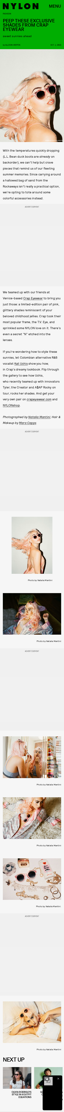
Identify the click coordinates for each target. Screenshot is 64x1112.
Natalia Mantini (39, 417)
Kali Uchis (21, 363)
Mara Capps (27, 422)
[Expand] (46, 1078)
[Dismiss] (58, 1078)
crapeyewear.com (39, 399)
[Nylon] (20, 6)
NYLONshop (11, 405)
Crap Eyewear (33, 298)
